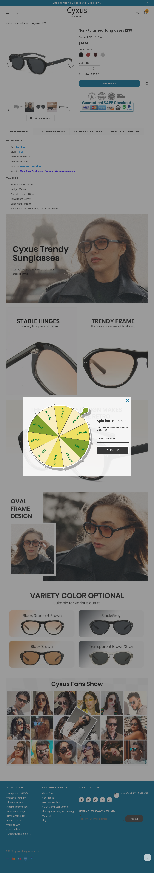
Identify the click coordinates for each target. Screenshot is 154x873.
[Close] (127, 400)
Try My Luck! (113, 450)
